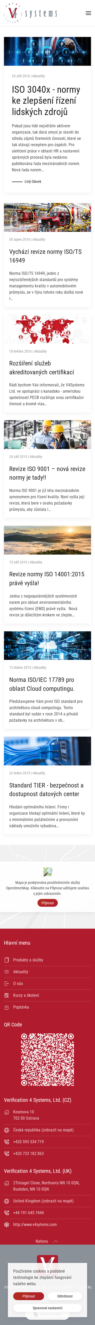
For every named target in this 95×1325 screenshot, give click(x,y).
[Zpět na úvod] (30, 13)
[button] (88, 13)
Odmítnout (65, 1296)
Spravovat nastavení (47, 1308)
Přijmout (47, 903)
